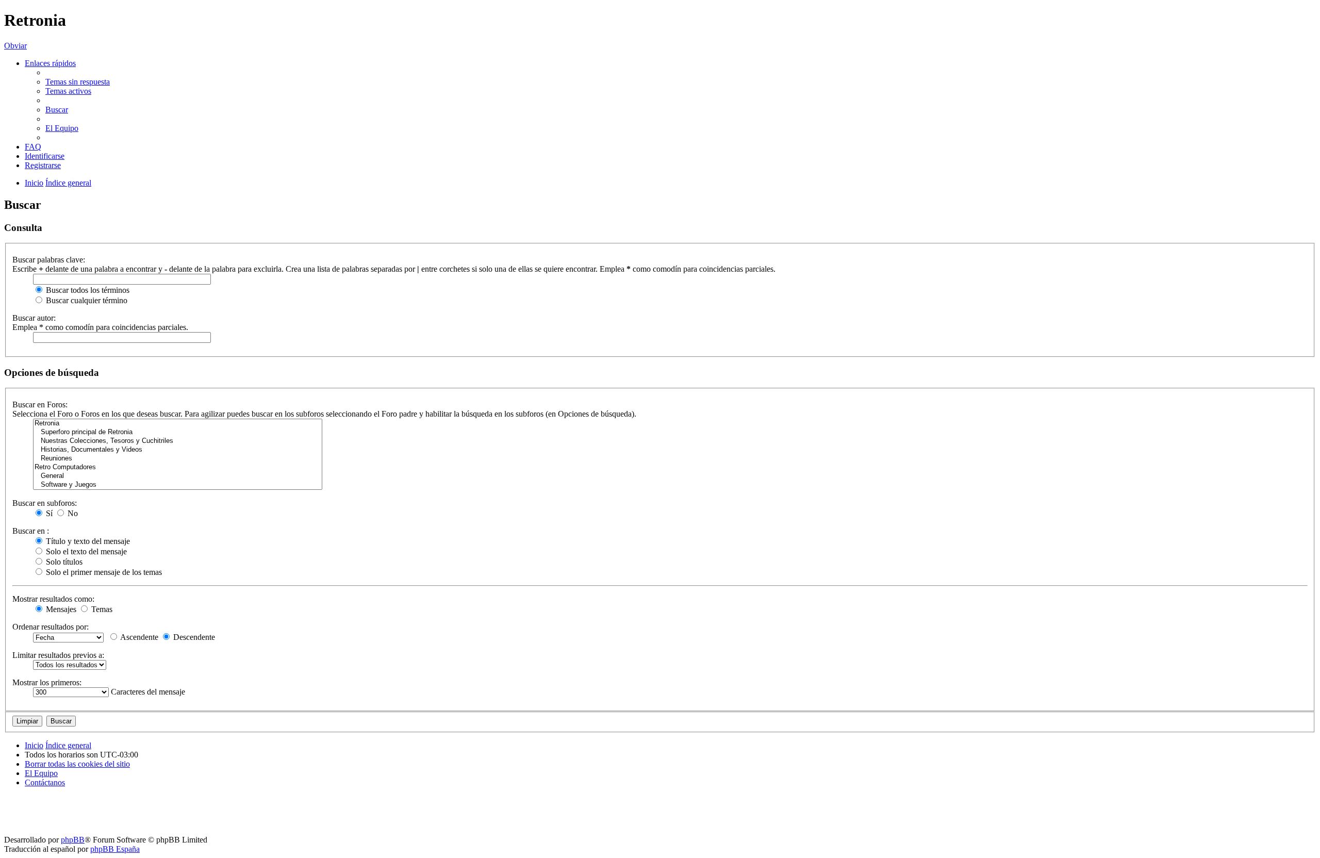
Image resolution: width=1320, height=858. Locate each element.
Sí (48, 513)
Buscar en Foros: (40, 404)
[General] (178, 476)
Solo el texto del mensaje (85, 551)
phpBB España (115, 849)
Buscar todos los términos (86, 290)
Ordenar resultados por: (50, 626)
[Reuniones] (178, 458)
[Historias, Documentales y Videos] (178, 450)
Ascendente (138, 637)
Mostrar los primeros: (46, 682)
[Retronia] (178, 423)
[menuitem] (77, 81)
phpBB (73, 839)
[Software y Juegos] (178, 485)
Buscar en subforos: (44, 503)
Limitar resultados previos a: (58, 655)
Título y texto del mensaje (87, 541)
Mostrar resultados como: (53, 599)
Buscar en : (30, 530)
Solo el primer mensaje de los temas (103, 572)
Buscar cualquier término (85, 300)
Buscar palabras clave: (48, 259)
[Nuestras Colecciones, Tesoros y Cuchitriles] (178, 441)
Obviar (15, 45)
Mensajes (60, 609)
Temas (100, 609)
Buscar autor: (34, 318)
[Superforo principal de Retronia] (178, 432)
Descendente (193, 637)
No (71, 513)
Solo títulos (63, 561)
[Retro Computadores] (178, 467)
